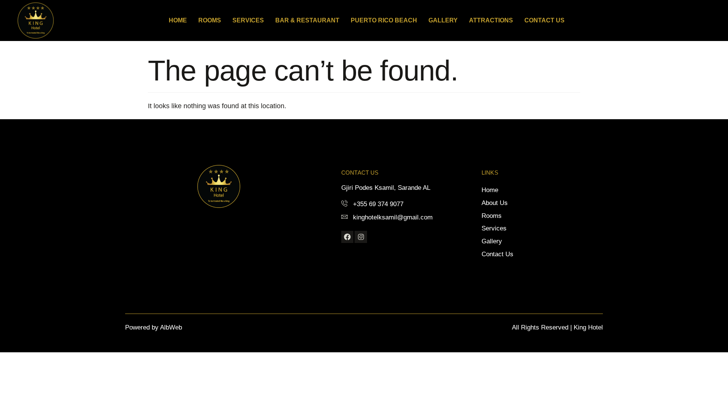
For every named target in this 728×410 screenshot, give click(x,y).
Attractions (491, 20)
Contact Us (544, 20)
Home (178, 20)
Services (248, 20)
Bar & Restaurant (307, 20)
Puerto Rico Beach (384, 20)
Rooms (209, 20)
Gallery (443, 20)
